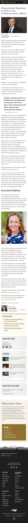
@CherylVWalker (13, 311)
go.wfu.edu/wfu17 (13, 169)
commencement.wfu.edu (8, 299)
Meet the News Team (7, 345)
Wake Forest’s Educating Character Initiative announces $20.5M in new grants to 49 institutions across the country (17, 366)
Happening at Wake (13, 303)
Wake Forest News (10, 2)
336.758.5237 (18, 415)
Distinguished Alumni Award (9, 204)
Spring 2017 (13, 206)
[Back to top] (14, 518)
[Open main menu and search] (25, 2)
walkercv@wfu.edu (15, 36)
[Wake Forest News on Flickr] (4, 427)
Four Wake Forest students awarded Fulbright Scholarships (17, 358)
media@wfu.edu (6, 343)
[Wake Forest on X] (14, 468)
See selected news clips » (8, 393)
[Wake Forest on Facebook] (11, 468)
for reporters (21, 408)
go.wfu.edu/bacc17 (13, 292)
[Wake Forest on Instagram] (17, 468)
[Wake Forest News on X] (9, 427)
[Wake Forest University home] (2, 2)
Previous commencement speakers (11, 172)
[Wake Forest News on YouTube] (7, 427)
